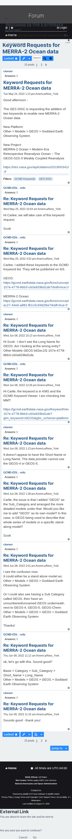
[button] (41, 65)
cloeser (8, 71)
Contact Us (36, 790)
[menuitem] (32, 768)
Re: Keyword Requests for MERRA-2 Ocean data (28, 201)
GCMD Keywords (24, 178)
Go (35, 837)
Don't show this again (16, 43)
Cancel (23, 837)
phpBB (25, 794)
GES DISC (45, 178)
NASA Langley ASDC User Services (41, 780)
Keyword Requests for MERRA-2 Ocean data (31, 48)
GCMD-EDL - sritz (14, 187)
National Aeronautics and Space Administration (36, 784)
